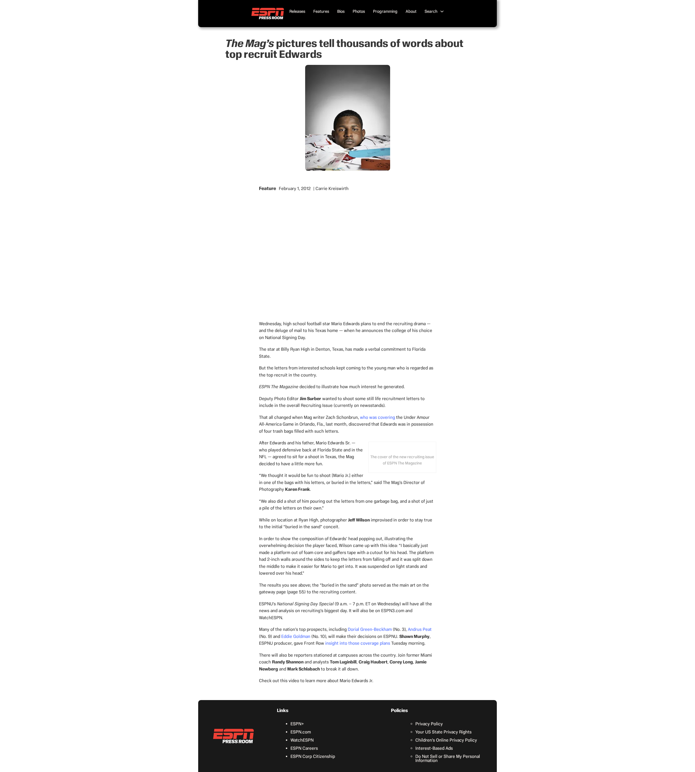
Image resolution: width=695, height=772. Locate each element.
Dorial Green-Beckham (370, 629)
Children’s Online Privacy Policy (446, 740)
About (411, 11)
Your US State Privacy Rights (443, 732)
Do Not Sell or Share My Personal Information (447, 758)
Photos (359, 11)
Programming (385, 11)
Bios (341, 11)
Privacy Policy (429, 723)
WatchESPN (302, 740)
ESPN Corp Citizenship (312, 756)
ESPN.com (300, 732)
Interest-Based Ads (434, 748)
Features (321, 11)
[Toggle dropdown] (442, 11)
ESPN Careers (304, 748)
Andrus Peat (420, 629)
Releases (297, 11)
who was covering (377, 417)
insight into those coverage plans (357, 643)
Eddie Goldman (295, 636)
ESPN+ (297, 723)
